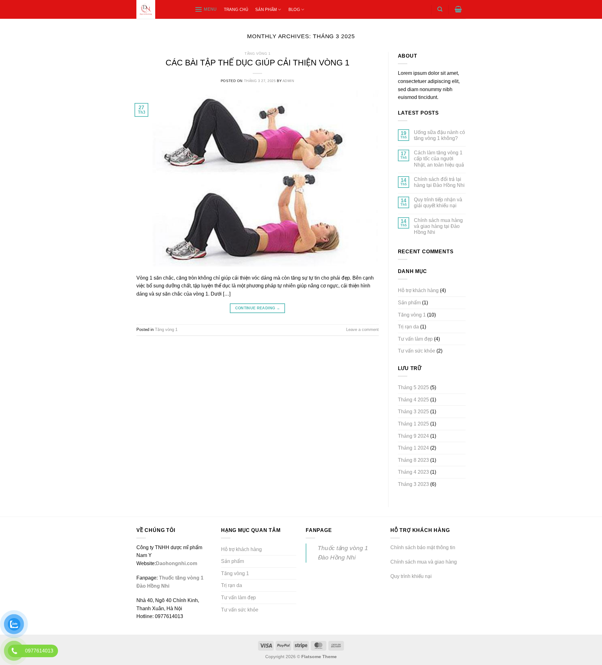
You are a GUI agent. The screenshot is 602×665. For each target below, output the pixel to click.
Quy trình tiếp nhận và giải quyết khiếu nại (438, 202)
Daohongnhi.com (176, 563)
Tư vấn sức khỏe (416, 350)
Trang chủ (236, 9)
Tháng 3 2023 (413, 484)
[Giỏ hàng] (458, 9)
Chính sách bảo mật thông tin (422, 547)
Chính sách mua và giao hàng (423, 561)
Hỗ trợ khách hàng (418, 290)
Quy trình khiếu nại (411, 576)
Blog (294, 9)
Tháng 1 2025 (413, 423)
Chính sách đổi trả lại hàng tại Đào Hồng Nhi (439, 182)
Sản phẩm (266, 9)
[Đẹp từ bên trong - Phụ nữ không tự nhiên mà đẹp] (159, 9)
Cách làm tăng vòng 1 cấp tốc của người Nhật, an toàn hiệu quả (439, 158)
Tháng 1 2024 (413, 448)
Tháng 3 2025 (413, 411)
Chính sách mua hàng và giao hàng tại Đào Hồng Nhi (438, 226)
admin (288, 81)
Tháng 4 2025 (413, 399)
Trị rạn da (408, 326)
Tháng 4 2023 (413, 472)
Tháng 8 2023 (413, 460)
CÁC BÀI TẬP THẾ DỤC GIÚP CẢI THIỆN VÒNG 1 (257, 62)
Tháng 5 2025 (413, 387)
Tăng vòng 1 (257, 53)
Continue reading (257, 308)
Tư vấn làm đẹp (415, 339)
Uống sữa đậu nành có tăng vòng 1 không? (439, 135)
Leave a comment (362, 329)
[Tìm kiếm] (440, 9)
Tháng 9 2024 (413, 436)
